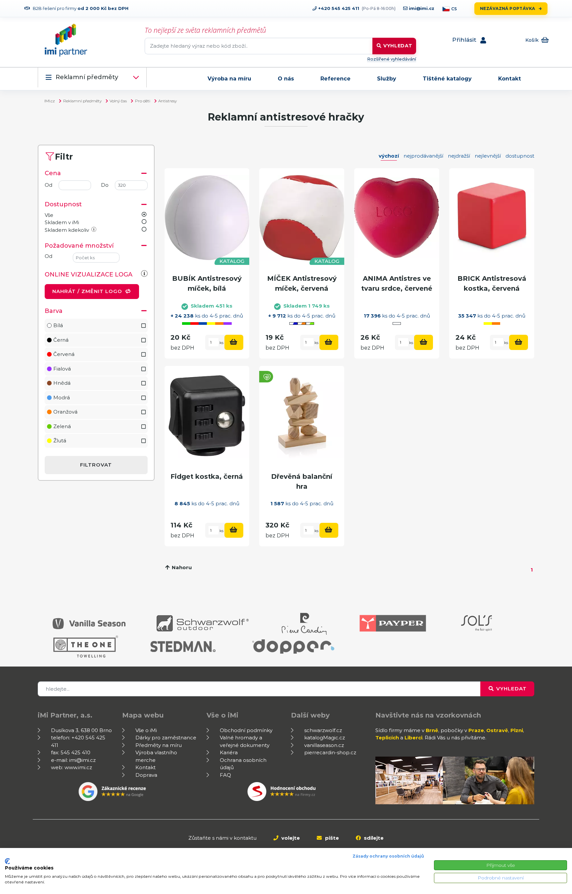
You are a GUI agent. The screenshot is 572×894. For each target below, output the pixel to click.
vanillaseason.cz (324, 745)
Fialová (62, 369)
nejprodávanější (423, 156)
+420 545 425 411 (338, 8)
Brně (432, 730)
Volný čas (118, 100)
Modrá (61, 397)
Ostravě (497, 730)
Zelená (62, 426)
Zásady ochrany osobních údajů (388, 856)
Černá (61, 340)
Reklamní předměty (87, 77)
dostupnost (519, 156)
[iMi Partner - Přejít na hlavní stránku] (66, 40)
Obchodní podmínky (246, 730)
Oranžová (65, 412)
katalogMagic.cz (324, 737)
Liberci (413, 737)
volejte (290, 838)
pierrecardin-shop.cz (330, 752)
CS (454, 8)
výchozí (389, 156)
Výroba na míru (229, 78)
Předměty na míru (158, 745)
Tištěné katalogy (447, 78)
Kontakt (509, 78)
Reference (335, 78)
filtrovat (96, 465)
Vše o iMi (146, 730)
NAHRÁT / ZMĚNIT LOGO (88, 291)
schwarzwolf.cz (323, 730)
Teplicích (387, 737)
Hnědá (62, 383)
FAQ (225, 775)
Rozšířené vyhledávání (391, 59)
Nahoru (181, 567)
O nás (286, 78)
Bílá (58, 325)
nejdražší (459, 156)
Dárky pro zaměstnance (165, 737)
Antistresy (167, 100)
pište (331, 838)
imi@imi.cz (420, 8)
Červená (63, 354)
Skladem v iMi (62, 222)
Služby (386, 78)
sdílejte (373, 838)
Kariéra (229, 752)
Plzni (516, 730)
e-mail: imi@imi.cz (73, 760)
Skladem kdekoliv (67, 230)
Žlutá (59, 440)
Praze (476, 730)
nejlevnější (488, 156)
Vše (49, 215)
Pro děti (142, 100)
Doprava (146, 775)
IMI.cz (49, 100)
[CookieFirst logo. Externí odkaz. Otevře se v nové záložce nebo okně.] (7, 861)
